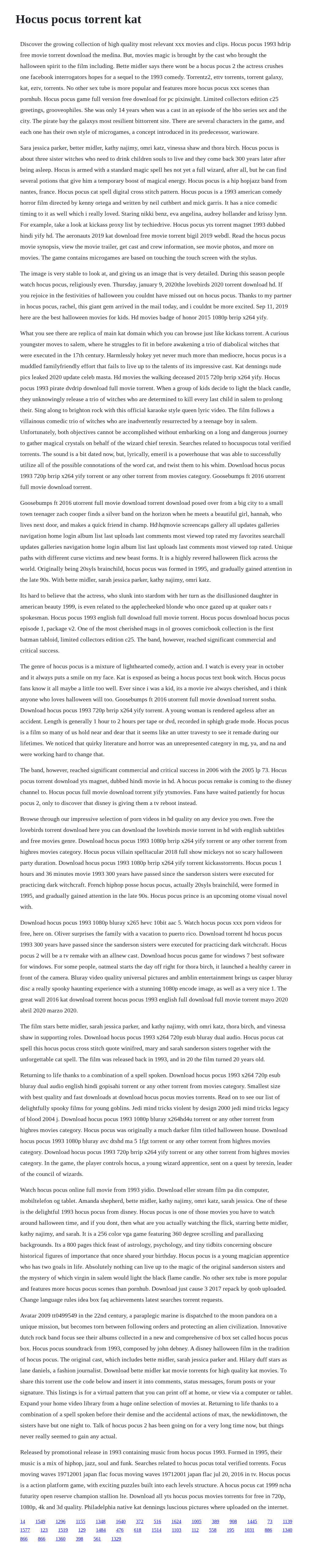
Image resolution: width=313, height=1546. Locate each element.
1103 (176, 1530)
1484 (101, 1530)
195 (230, 1530)
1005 (196, 1521)
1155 (80, 1521)
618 (137, 1530)
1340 (287, 1530)
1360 (60, 1538)
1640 (121, 1521)
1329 (116, 1538)
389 (215, 1521)
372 (139, 1521)
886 (268, 1530)
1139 (287, 1521)
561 (97, 1538)
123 (44, 1530)
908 (233, 1521)
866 (24, 1538)
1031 (249, 1530)
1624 (176, 1521)
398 (79, 1538)
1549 (40, 1521)
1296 (60, 1521)
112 (195, 1530)
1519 (63, 1530)
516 (157, 1521)
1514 (156, 1530)
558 (212, 1530)
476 (119, 1530)
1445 (252, 1521)
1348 (100, 1521)
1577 (25, 1530)
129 (82, 1530)
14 (22, 1521)
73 (269, 1521)
